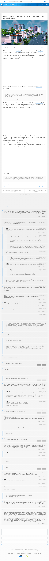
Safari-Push (39, 553)
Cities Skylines (39, 103)
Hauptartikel (39, 86)
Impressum (29, 553)
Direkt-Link (6, 173)
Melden (39, 216)
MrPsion (5, 362)
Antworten (43, 216)
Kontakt (47, 1)
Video (29, 194)
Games (20, 194)
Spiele (26, 194)
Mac (23, 194)
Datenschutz (35, 553)
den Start (18, 51)
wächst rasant (20, 140)
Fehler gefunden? (42, 186)
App (44, 1)
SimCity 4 (40, 51)
